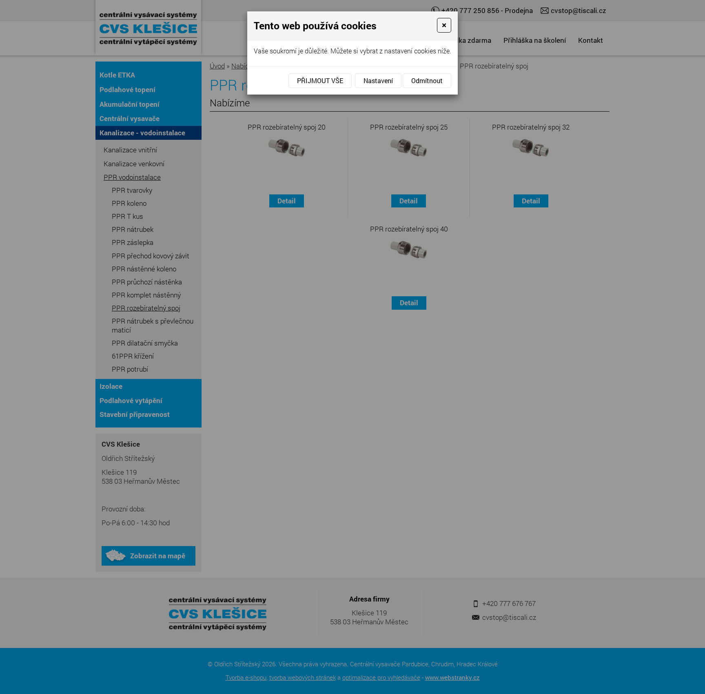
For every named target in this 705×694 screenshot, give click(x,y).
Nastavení (378, 80)
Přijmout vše (320, 80)
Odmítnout (427, 80)
